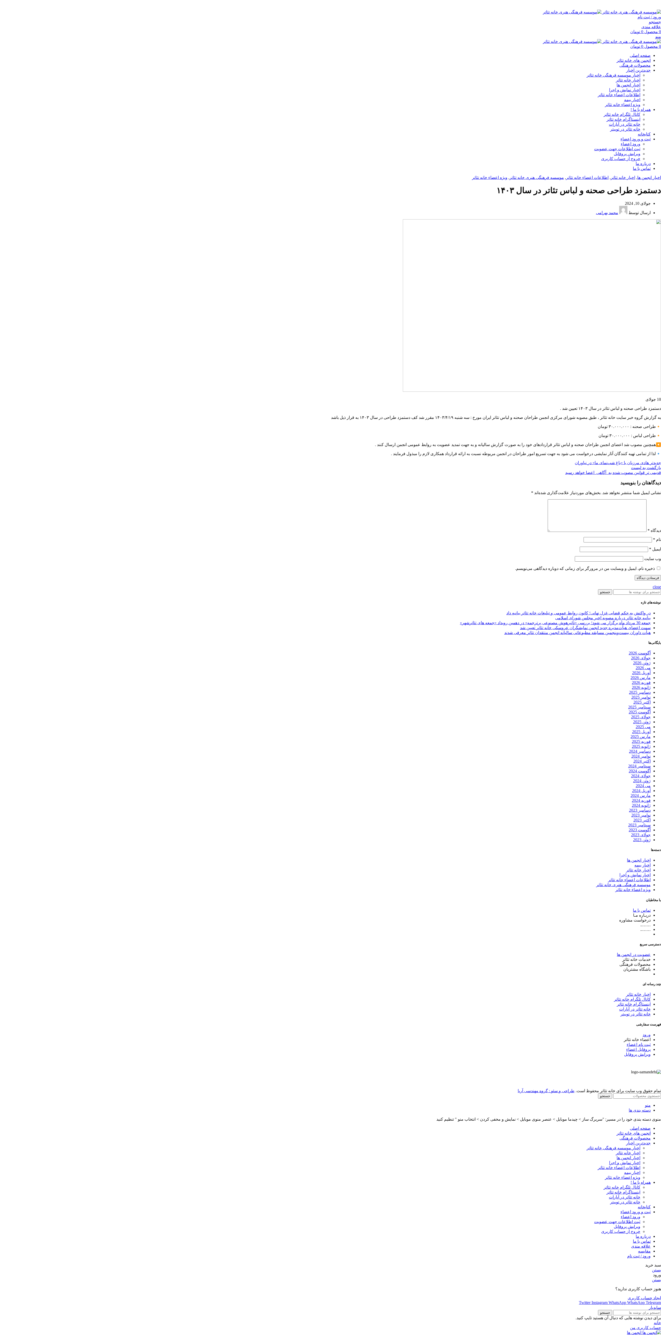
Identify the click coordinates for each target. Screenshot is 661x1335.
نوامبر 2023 (641, 815)
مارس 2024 (641, 795)
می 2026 (643, 668)
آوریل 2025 (641, 731)
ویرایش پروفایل (627, 154)
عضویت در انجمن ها (634, 954)
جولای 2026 (641, 658)
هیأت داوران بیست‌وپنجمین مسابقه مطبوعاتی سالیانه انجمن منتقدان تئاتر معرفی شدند (577, 632)
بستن (656, 1270)
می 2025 (643, 727)
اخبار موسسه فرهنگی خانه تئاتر (613, 75)
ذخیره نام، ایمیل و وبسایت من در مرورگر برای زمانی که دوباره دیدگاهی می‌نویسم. (585, 568)
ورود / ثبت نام (639, 1256)
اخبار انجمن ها (628, 85)
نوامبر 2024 (641, 756)
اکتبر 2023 (642, 820)
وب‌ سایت (652, 558)
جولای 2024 (641, 776)
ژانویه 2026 (641, 687)
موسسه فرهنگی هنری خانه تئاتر (536, 177)
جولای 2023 (641, 835)
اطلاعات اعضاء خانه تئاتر (619, 95)
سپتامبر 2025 (639, 707)
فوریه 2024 (641, 800)
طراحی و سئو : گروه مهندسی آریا (546, 1091)
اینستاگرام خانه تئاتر (623, 119)
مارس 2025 (641, 736)
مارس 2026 (641, 677)
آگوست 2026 (640, 653)
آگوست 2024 (640, 771)
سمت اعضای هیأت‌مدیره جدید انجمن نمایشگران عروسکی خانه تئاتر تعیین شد (585, 627)
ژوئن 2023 (642, 840)
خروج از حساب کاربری (620, 158)
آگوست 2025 (640, 712)
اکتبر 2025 (642, 702)
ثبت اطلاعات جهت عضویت (617, 149)
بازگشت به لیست (646, 467)
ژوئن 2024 (642, 781)
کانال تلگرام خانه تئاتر (622, 114)
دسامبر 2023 (640, 810)
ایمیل (655, 549)
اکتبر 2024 (642, 761)
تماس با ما (642, 910)
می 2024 (643, 785)
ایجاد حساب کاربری (644, 1298)
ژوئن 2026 (642, 663)
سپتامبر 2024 (639, 766)
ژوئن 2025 (642, 722)
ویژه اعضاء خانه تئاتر (622, 104)
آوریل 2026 (641, 672)
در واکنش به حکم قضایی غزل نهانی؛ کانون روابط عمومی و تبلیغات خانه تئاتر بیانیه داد (578, 613)
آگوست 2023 (640, 830)
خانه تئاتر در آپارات (624, 124)
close (657, 587)
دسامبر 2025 (640, 692)
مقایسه (644, 1251)
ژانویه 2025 (641, 746)
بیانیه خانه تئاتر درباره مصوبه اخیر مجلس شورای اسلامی (603, 618)
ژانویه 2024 (641, 805)
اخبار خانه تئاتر (628, 80)
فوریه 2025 (641, 741)
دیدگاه (654, 530)
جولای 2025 (641, 717)
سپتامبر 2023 (639, 825)
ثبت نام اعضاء (639, 1044)
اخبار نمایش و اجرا (624, 90)
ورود (647, 1034)
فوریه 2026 (641, 682)
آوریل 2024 (641, 790)
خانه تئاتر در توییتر (625, 129)
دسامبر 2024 (640, 751)
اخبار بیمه (632, 99)
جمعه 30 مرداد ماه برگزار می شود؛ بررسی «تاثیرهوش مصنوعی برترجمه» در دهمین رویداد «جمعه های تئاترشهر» (555, 623)
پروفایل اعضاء (638, 1049)
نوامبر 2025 (641, 697)
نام (657, 539)
